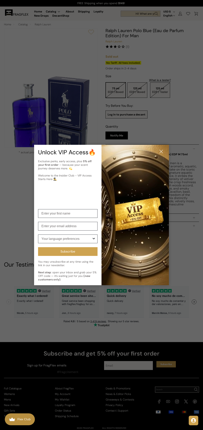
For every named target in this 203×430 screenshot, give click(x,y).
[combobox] (66, 239)
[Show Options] (94, 239)
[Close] (161, 152)
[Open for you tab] (193, 420)
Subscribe (67, 251)
